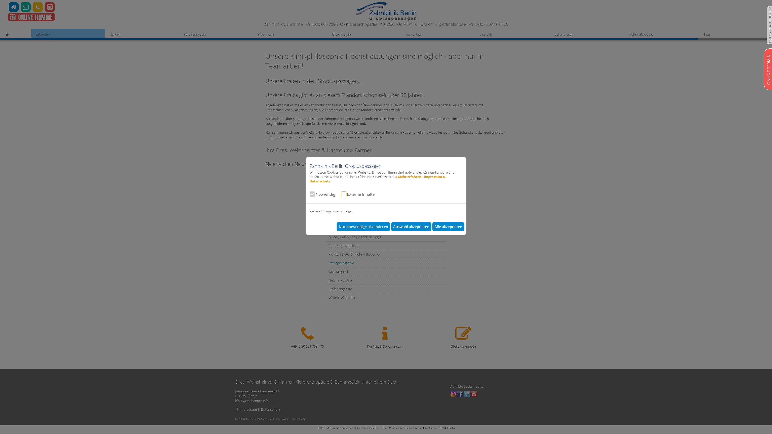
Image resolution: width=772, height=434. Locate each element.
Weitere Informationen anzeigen (331, 211)
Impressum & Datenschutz (770, 25)
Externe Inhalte (361, 194)
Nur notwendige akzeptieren (363, 226)
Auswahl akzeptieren (411, 226)
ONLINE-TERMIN (768, 69)
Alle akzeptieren (448, 226)
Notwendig (325, 194)
